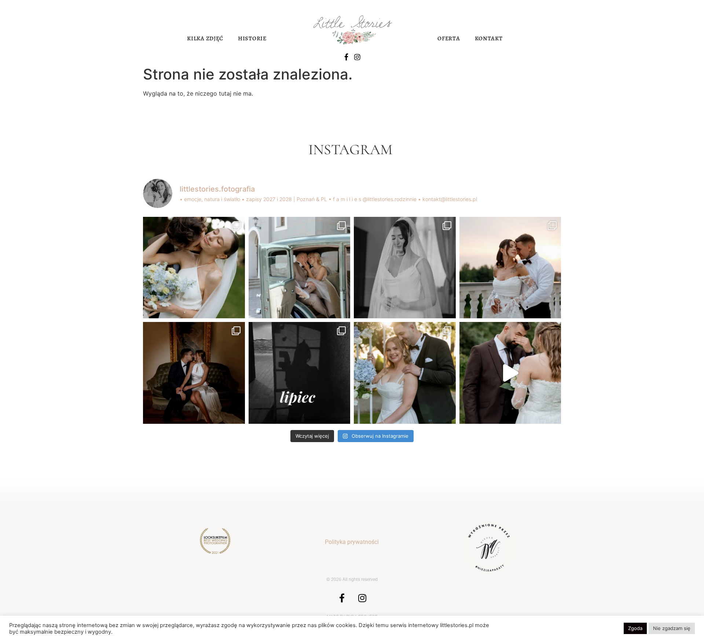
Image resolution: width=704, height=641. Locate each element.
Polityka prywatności (352, 541)
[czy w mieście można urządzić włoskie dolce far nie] (300, 268)
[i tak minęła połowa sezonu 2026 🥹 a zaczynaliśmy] (405, 373)
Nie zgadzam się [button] (671, 628)
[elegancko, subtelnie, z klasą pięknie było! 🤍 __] (405, 268)
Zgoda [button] (635, 628)
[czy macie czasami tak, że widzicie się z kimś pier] (194, 373)
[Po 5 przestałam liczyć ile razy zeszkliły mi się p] (194, 268)
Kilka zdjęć (205, 38)
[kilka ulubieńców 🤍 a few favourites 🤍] (510, 373)
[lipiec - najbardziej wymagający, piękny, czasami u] (300, 373)
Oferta (448, 38)
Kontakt (489, 38)
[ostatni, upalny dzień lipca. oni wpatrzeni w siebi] (510, 268)
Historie (252, 38)
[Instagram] (357, 56)
